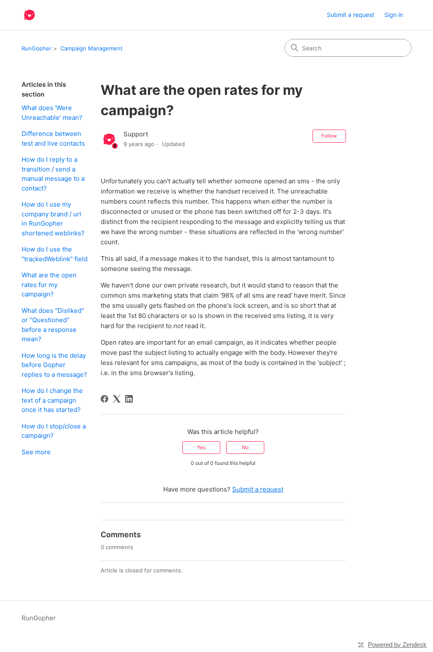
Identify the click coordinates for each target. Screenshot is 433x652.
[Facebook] (104, 399)
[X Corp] (117, 399)
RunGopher (37, 48)
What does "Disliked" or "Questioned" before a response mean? (53, 325)
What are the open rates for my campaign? (49, 284)
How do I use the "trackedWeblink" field (55, 254)
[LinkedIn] (129, 399)
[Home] (29, 15)
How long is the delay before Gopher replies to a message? (54, 364)
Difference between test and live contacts (53, 138)
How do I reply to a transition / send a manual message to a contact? (53, 173)
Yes (201, 447)
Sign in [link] (393, 14)
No (245, 447)
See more (36, 452)
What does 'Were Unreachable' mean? (52, 113)
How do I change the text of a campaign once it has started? (52, 400)
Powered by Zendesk (397, 644)
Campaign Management (91, 48)
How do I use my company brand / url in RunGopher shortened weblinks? (53, 218)
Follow (329, 136)
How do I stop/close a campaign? (54, 431)
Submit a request (350, 14)
